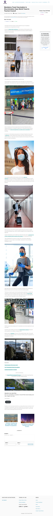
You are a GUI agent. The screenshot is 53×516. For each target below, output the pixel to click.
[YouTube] (26, 506)
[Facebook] (20, 506)
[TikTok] (24, 506)
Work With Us (38, 508)
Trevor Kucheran (23, 13)
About (37, 504)
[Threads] (27, 506)
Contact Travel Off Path (39, 510)
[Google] (19, 506)
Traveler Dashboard (39, 502)
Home (37, 500)
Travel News (38, 506)
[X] (23, 506)
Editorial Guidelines (22, 502)
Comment (6, 433)
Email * (19, 442)
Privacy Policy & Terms (22, 500)
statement (7, 135)
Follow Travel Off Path (45, 48)
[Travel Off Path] (6, 2)
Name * (6, 442)
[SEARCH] (49, 2)
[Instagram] (22, 506)
